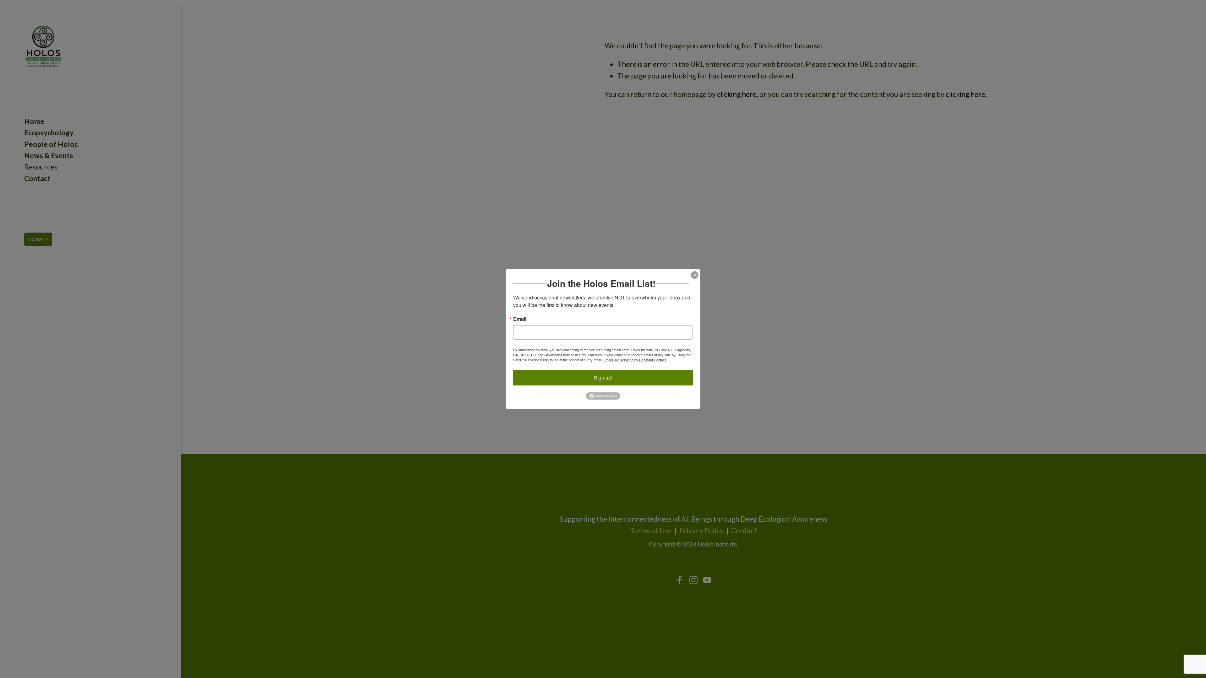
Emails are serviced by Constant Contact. (635, 359)
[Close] (694, 275)
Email (519, 318)
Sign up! (603, 377)
